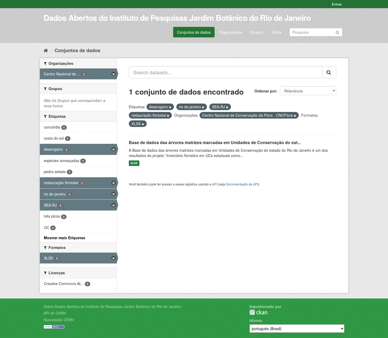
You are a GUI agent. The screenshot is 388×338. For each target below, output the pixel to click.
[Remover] (170, 107)
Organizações (230, 32)
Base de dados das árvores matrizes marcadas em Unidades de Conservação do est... (215, 142)
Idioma (255, 320)
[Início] (46, 50)
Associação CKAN (59, 319)
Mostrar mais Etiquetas (64, 237)
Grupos (257, 32)
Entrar (337, 4)
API (214, 184)
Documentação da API (242, 184)
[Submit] (337, 32)
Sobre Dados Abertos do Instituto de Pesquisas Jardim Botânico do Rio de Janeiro (112, 306)
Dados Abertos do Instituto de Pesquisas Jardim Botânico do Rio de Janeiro (177, 17)
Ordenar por (265, 91)
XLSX (134, 163)
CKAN (258, 312)
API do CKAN (55, 313)
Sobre (277, 32)
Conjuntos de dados (194, 32)
